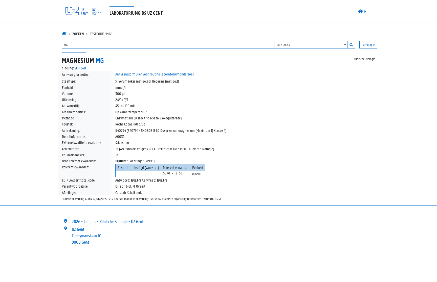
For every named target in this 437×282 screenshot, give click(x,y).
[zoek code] (351, 44)
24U (83, 67)
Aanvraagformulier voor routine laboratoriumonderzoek (154, 73)
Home (368, 11)
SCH (77, 67)
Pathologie (368, 44)
